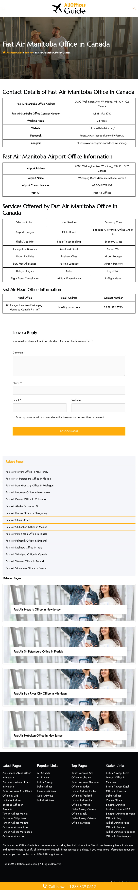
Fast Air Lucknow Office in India (24, 547)
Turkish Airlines (45, 800)
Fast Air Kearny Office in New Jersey (26, 513)
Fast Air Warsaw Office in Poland (25, 561)
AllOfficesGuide (15, 52)
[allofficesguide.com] (69, 8)
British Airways (45, 782)
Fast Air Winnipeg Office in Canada (26, 554)
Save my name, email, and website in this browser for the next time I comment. (60, 417)
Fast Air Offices (102, 193)
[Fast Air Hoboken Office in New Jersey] (69, 729)
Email (17, 400)
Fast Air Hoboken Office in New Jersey (28, 492)
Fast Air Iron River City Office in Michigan (30, 485)
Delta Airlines (44, 786)
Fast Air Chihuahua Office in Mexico (26, 527)
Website (76, 400)
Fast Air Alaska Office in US (22, 506)
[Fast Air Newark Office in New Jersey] (69, 603)
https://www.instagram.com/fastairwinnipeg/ (102, 143)
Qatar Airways (45, 796)
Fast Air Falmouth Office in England (26, 541)
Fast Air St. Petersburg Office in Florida (28, 479)
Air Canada (43, 773)
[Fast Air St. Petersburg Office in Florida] (69, 645)
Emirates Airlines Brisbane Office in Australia (13, 804)
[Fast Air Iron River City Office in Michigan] (69, 687)
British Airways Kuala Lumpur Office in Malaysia (117, 777)
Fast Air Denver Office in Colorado (26, 499)
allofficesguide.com (26, 864)
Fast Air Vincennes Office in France (26, 568)
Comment (19, 352)
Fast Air (29, 52)
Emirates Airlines (46, 791)
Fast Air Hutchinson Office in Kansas (26, 534)
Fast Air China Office (18, 520)
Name (17, 383)
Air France (43, 777)
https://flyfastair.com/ (102, 128)
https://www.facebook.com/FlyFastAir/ (102, 135)
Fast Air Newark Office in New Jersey (27, 472)
